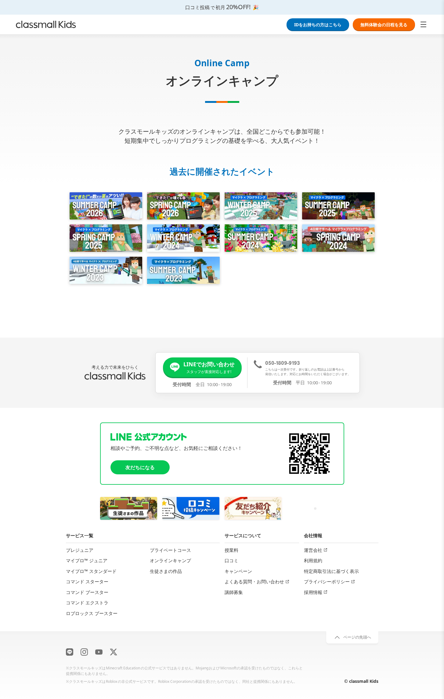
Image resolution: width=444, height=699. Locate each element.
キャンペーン (238, 571)
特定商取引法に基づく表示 (331, 571)
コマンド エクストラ (87, 602)
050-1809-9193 (282, 362)
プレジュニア (79, 550)
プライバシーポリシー (327, 581)
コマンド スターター (87, 581)
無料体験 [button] (383, 24)
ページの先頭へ (357, 637)
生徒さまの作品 (166, 571)
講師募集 (234, 592)
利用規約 (313, 560)
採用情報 (313, 592)
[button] (202, 367)
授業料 (231, 550)
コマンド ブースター (87, 592)
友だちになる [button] (140, 467)
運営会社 (313, 550)
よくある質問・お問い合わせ (254, 581)
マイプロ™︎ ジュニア (86, 560)
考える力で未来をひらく (115, 367)
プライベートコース (170, 550)
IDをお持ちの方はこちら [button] (317, 24)
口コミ (231, 560)
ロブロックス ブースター (91, 613)
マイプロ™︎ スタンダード (91, 571)
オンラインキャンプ (170, 560)
